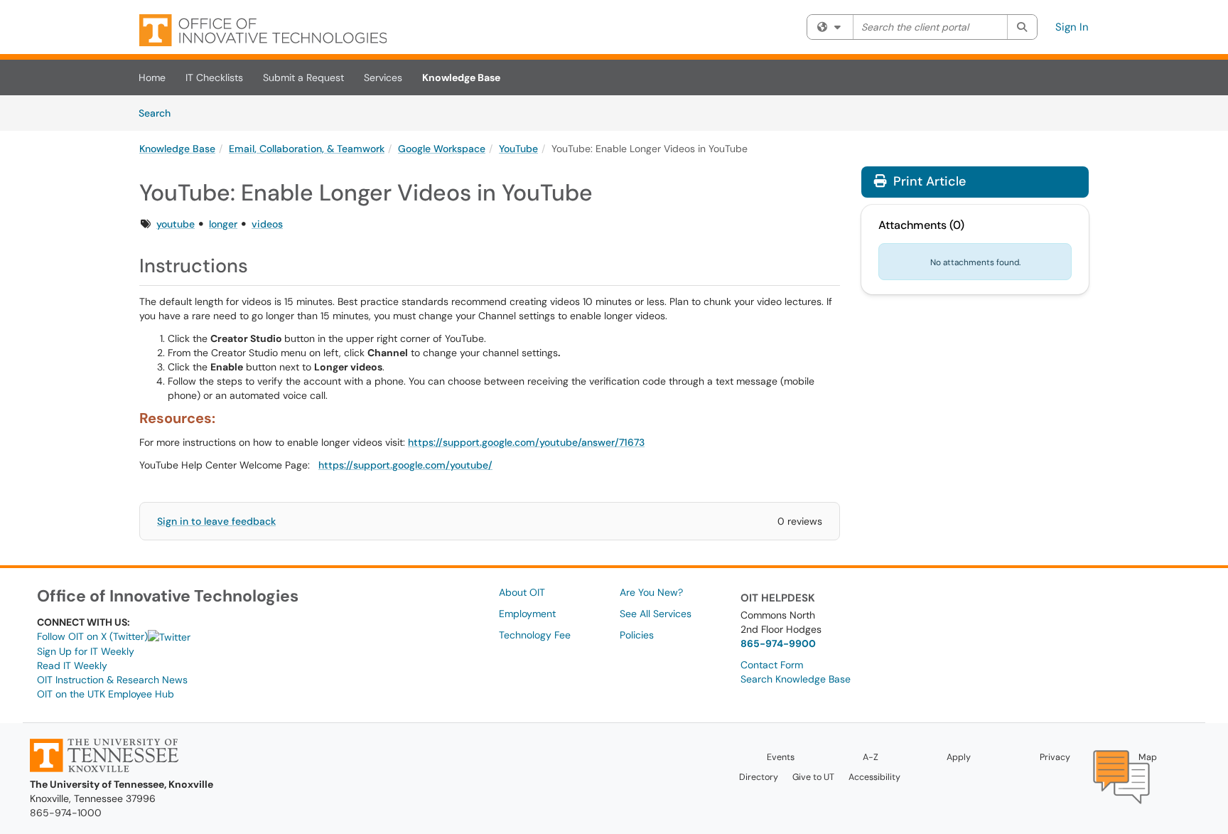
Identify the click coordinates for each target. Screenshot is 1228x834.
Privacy (1055, 757)
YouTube (518, 148)
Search (160, 112)
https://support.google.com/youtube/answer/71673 (526, 442)
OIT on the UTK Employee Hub (105, 694)
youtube (175, 224)
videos (267, 224)
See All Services (655, 613)
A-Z (870, 757)
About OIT (522, 592)
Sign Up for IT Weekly (85, 651)
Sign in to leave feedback (216, 521)
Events (781, 757)
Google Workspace (441, 148)
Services (383, 77)
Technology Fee (535, 635)
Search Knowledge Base (795, 679)
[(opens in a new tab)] (263, 30)
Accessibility (874, 777)
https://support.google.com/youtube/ (405, 465)
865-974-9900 (778, 643)
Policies (637, 635)
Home (152, 77)
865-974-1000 (66, 812)
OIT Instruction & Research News (112, 679)
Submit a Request (303, 77)
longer (223, 224)
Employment (527, 613)
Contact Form (771, 664)
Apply (959, 757)
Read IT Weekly (72, 665)
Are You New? (651, 592)
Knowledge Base (461, 77)
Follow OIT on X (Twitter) (92, 636)
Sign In (1072, 27)
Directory (758, 777)
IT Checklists (214, 77)
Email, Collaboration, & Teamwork (306, 148)
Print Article (928, 181)
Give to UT (813, 777)
